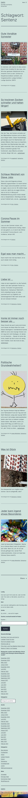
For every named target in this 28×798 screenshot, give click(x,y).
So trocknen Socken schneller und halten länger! (12, 102)
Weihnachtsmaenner (6, 768)
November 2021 (5, 676)
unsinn (3, 765)
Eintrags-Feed (5, 776)
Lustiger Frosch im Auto (7, 639)
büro (12, 204)
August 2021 (4, 680)
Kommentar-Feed (6, 779)
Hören (2, 754)
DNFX (3, 2)
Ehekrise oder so (5, 644)
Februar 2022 (4, 671)
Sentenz (13, 85)
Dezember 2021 (5, 673)
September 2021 (5, 678)
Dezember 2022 (5, 667)
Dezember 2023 (5, 660)
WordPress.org (5, 781)
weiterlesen (21, 153)
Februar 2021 (4, 693)
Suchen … (4, 619)
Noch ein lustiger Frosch (7, 641)
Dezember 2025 (5, 658)
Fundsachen (4, 752)
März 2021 (4, 691)
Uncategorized (5, 763)
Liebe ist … (7, 279)
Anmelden (4, 774)
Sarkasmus (20, 158)
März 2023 (4, 662)
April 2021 (3, 689)
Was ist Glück (8, 449)
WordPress (16, 792)
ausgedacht (14, 158)
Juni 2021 (3, 685)
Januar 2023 (4, 664)
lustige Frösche (5, 757)
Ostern (3, 759)
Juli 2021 (3, 682)
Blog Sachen (4, 750)
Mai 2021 (3, 687)
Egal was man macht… (13, 253)
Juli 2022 (3, 669)
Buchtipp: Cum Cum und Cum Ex (10, 637)
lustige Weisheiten (15, 433)
